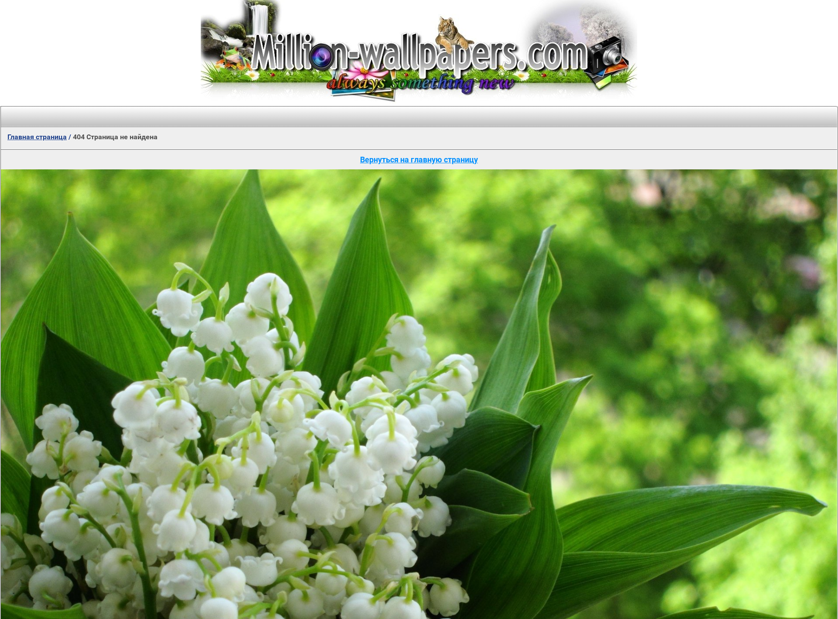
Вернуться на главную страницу (419, 159)
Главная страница (37, 137)
